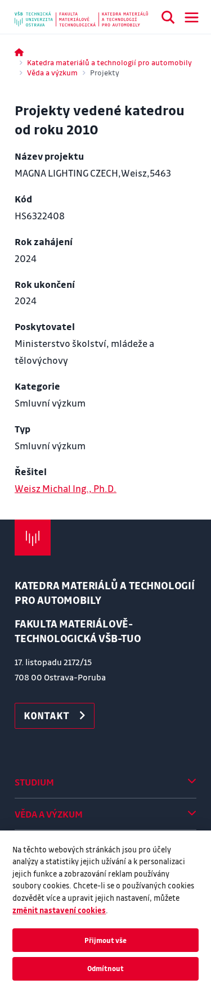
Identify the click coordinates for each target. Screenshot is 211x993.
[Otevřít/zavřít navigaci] (191, 17)
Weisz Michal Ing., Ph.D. (65, 488)
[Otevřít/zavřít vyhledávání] (168, 19)
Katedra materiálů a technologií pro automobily (109, 62)
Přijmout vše (105, 940)
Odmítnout (105, 968)
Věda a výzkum (52, 72)
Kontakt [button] (46, 715)
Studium (34, 782)
